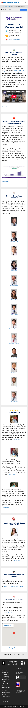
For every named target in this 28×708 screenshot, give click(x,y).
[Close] (27, 3)
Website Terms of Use (18, 48)
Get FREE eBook (14, 45)
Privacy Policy (17, 49)
